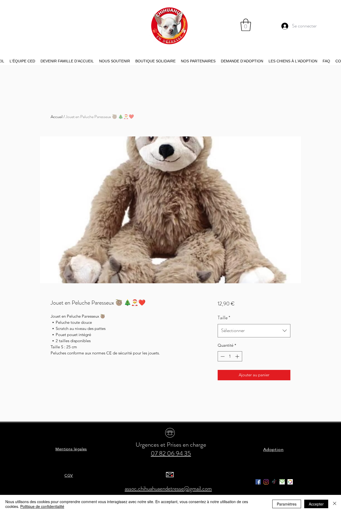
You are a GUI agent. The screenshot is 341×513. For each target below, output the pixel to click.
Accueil (57, 117)
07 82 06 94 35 (171, 453)
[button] (246, 25)
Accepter (316, 504)
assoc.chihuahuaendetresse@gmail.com (168, 488)
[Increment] (237, 356)
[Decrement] (222, 356)
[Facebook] (258, 481)
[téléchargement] (282, 481)
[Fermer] (334, 504)
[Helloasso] (290, 481)
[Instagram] (266, 481)
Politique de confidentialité (42, 506)
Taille (224, 317)
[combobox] (254, 330)
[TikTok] (274, 481)
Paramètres (287, 504)
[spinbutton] (229, 356)
